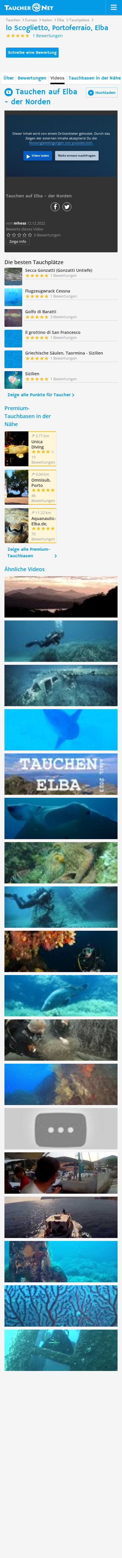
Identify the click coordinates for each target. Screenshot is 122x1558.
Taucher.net (28, 7)
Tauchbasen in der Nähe (95, 78)
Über (9, 78)
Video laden (40, 155)
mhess (20, 223)
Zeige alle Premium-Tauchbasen (28, 553)
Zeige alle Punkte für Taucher (38, 395)
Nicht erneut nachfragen (77, 155)
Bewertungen (32, 78)
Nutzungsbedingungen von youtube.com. (61, 142)
